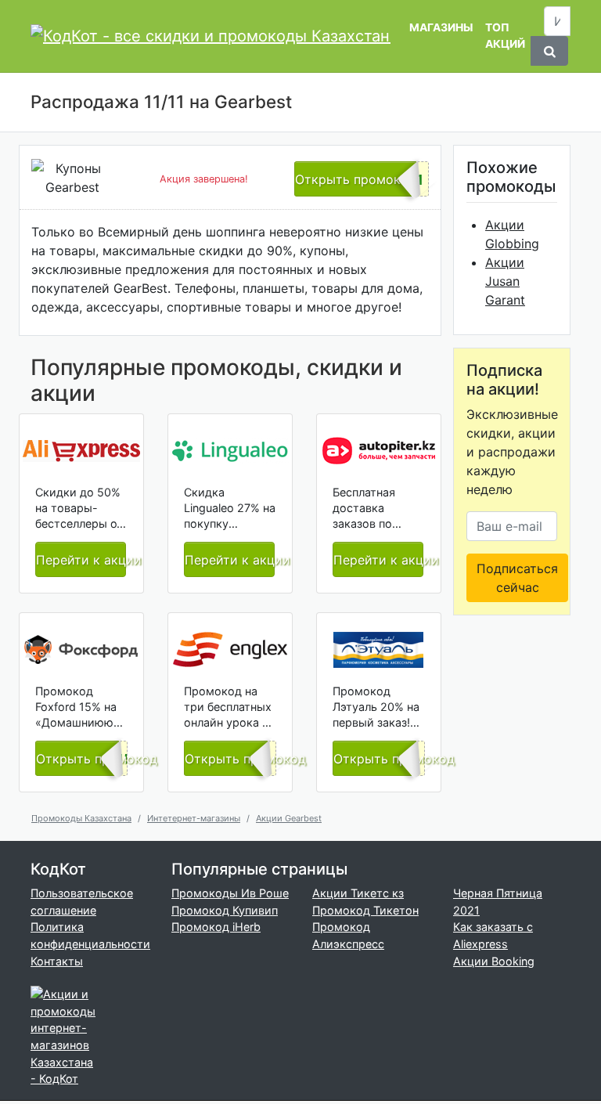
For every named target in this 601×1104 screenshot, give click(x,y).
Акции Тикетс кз (358, 893)
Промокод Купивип (224, 910)
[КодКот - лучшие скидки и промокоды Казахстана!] (210, 36)
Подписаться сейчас (517, 578)
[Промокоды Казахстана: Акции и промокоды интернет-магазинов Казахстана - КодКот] (66, 1035)
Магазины (441, 27)
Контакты (57, 961)
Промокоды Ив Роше (230, 893)
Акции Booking (493, 961)
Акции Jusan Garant (505, 281)
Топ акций (505, 35)
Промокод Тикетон (365, 910)
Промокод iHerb (216, 926)
